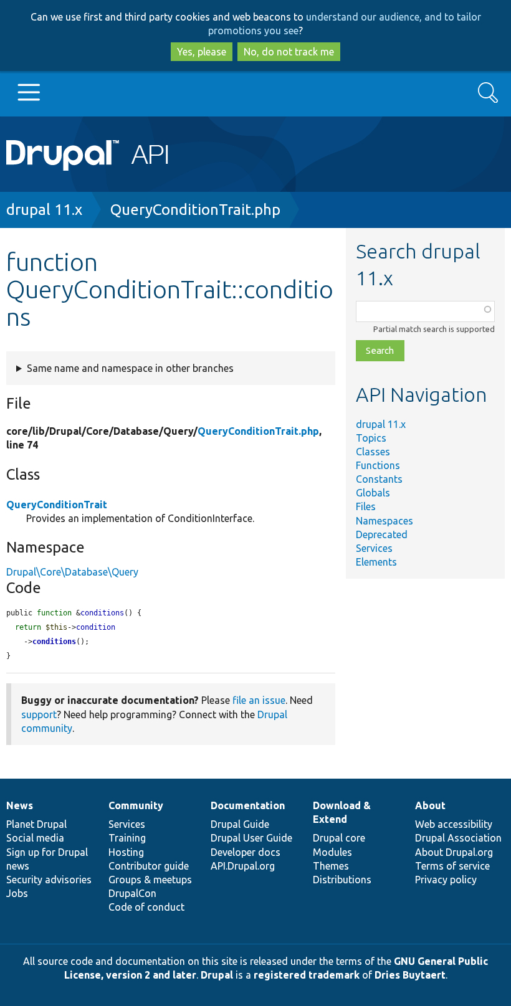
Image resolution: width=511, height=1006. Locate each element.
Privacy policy (446, 879)
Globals (373, 492)
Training (127, 837)
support (39, 714)
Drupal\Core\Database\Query (72, 571)
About (430, 805)
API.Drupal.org (243, 865)
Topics (371, 438)
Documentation (248, 805)
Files (366, 506)
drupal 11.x (44, 209)
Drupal (217, 974)
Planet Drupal (36, 824)
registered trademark (307, 974)
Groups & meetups (150, 879)
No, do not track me (289, 51)
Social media (35, 837)
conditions (54, 641)
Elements (376, 561)
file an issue (258, 700)
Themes (331, 865)
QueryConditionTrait (56, 504)
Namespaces (384, 520)
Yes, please (201, 51)
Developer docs (245, 852)
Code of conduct (146, 907)
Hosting (126, 852)
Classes (373, 451)
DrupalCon (132, 893)
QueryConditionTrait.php (195, 209)
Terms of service (452, 865)
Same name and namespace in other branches (130, 368)
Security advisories (49, 879)
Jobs (17, 893)
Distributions (342, 879)
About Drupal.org (454, 852)
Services (374, 548)
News (19, 805)
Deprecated (382, 534)
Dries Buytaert (410, 974)
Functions (378, 465)
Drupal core (339, 837)
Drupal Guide (240, 824)
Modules (332, 852)
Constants (379, 479)
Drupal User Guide (251, 837)
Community (135, 805)
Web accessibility (453, 824)
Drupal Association (458, 837)
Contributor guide (148, 865)
